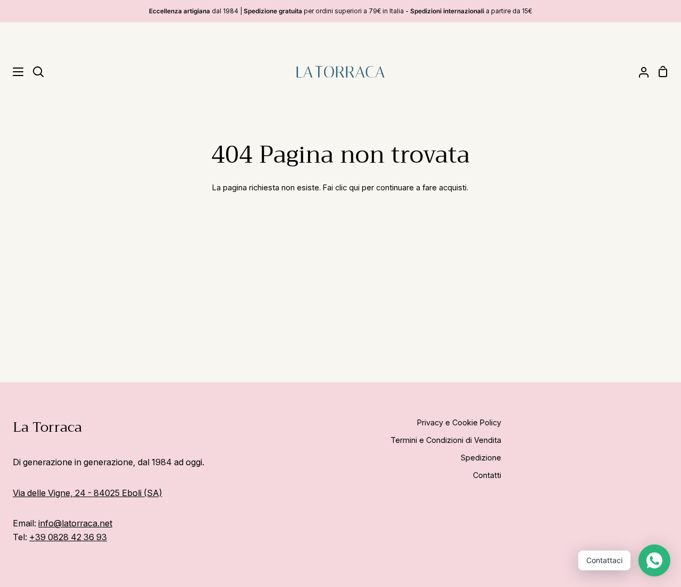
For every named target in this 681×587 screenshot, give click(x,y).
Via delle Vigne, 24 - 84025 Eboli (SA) (87, 493)
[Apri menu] (12, 72)
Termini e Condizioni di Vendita (446, 440)
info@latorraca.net (75, 523)
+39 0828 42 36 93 (68, 537)
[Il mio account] (639, 71)
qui (354, 187)
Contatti (487, 475)
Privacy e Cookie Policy (459, 422)
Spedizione (481, 457)
